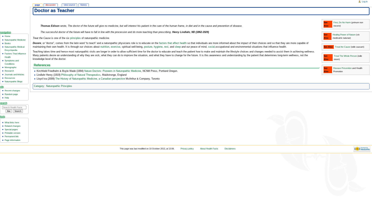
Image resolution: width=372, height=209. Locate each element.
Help (7, 98)
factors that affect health (173, 43)
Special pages (11, 129)
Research (9, 71)
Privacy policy (187, 148)
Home (7, 36)
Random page (11, 94)
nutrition (104, 46)
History (83, 5)
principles (75, 38)
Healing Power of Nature (344, 34)
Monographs (10, 67)
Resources (10, 78)
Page (37, 5)
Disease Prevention (342, 68)
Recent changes (12, 90)
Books (8, 43)
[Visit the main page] (15, 15)
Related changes (13, 126)
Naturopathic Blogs (13, 81)
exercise (115, 46)
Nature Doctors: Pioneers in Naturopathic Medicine (112, 71)
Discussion (51, 5)
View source (69, 5)
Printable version (12, 133)
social (211, 46)
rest (166, 46)
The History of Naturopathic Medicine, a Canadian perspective (90, 78)
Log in (365, 1)
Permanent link (12, 136)
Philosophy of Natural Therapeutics (81, 75)
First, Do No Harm (342, 22)
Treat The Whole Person (345, 56)
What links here (12, 122)
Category (39, 86)
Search (3, 103)
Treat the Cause (342, 47)
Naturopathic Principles (59, 86)
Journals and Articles (14, 74)
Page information (12, 140)
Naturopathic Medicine (15, 40)
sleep (178, 46)
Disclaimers (230, 148)
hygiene (158, 46)
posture (148, 46)
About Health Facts (209, 148)
